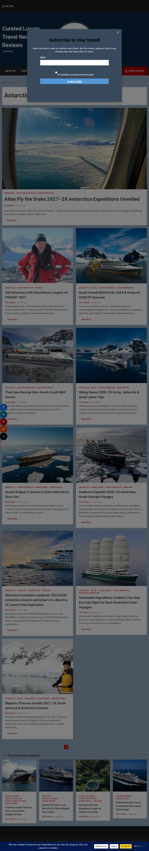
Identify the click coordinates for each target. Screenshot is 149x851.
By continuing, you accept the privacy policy (75, 75)
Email (43, 57)
